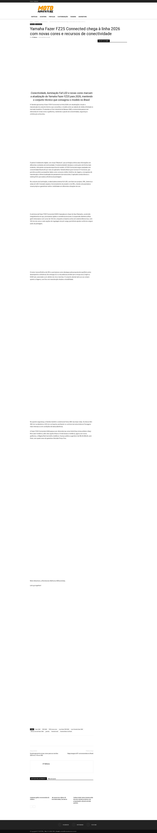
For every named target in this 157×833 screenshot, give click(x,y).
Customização (63, 16)
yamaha (47, 731)
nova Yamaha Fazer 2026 (77, 729)
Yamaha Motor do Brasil (66, 731)
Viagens (73, 16)
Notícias (34, 16)
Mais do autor (52, 778)
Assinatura (82, 16)
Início (31, 21)
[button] (125, 17)
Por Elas (52, 16)
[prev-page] (31, 806)
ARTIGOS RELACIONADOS (38, 778)
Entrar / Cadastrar (34, 1)
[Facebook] (114, 16)
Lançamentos (44, 21)
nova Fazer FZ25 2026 (64, 729)
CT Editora (34, 37)
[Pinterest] (40, 41)
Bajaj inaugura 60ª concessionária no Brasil (80, 753)
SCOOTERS (43, 16)
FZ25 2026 (44, 729)
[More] (49, 41)
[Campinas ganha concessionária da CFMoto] (40, 789)
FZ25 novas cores (53, 729)
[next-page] (34, 806)
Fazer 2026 (37, 729)
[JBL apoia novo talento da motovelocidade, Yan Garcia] (62, 789)
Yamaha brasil (54, 731)
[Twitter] (36, 41)
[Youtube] (120, 16)
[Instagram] (117, 16)
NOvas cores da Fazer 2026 (37, 731)
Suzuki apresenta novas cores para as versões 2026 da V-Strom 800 (44, 754)
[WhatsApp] (44, 41)
